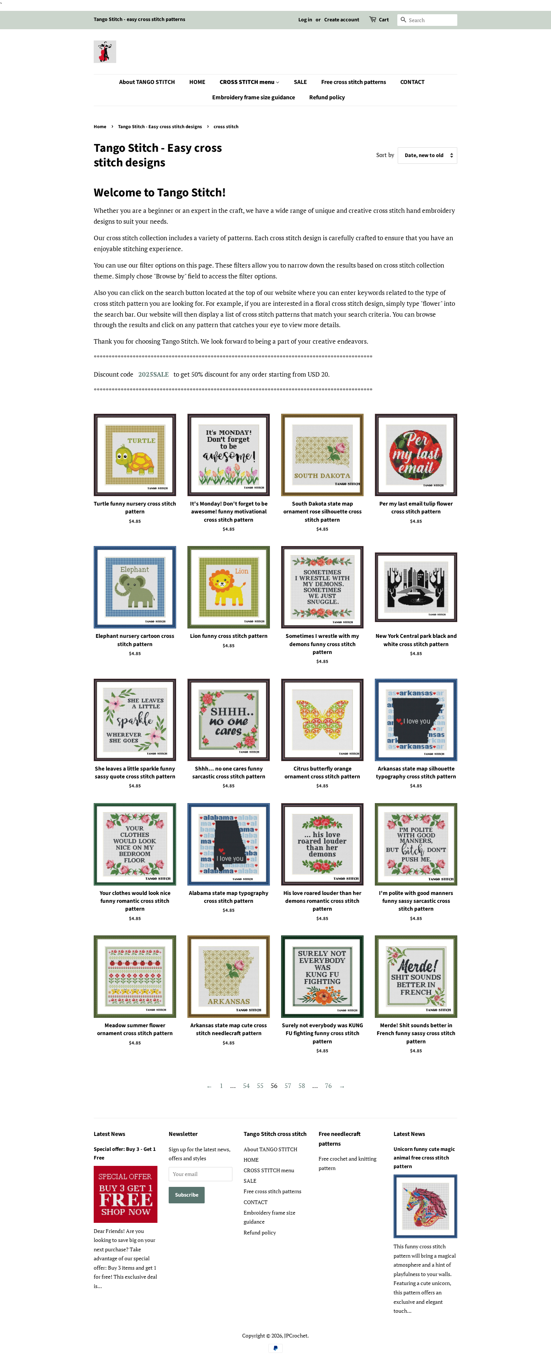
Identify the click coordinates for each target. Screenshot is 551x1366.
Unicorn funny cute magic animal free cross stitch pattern (424, 1157)
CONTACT (412, 82)
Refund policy (327, 97)
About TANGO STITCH (147, 82)
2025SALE (153, 374)
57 (287, 1085)
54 (246, 1085)
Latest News (109, 1134)
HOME (197, 82)
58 (301, 1085)
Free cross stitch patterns (353, 82)
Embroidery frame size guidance (253, 97)
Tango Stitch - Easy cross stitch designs (160, 126)
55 (260, 1085)
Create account (341, 20)
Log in (305, 20)
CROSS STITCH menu (248, 82)
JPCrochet (295, 1335)
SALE (300, 82)
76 (328, 1085)
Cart (384, 20)
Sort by (385, 155)
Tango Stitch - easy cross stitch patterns (139, 19)
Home (100, 126)
